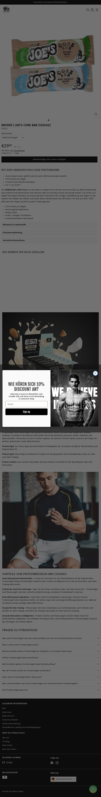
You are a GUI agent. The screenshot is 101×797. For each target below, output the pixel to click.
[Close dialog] (95, 373)
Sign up (26, 411)
